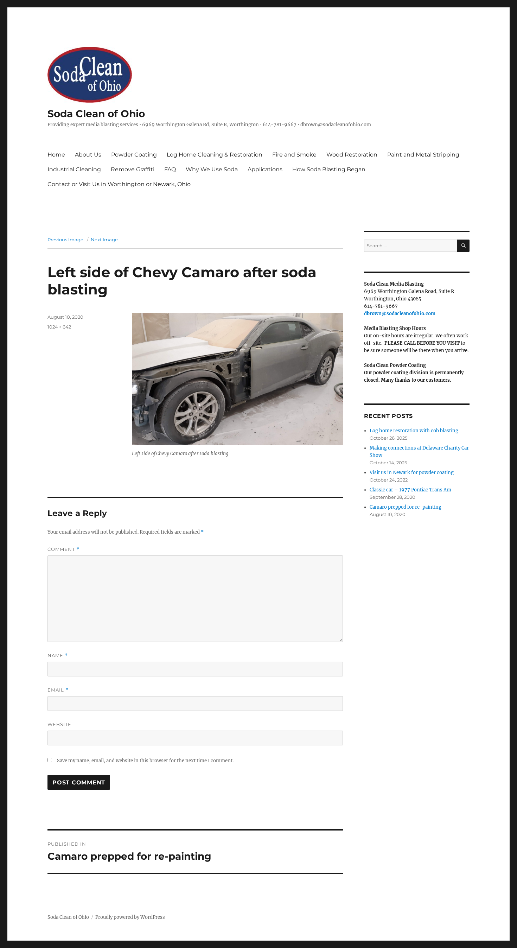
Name (57, 655)
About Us (88, 154)
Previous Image (65, 239)
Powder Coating (134, 154)
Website (59, 724)
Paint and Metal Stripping (423, 154)
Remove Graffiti (132, 169)
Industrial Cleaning (74, 169)
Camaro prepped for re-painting (405, 507)
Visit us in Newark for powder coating (412, 473)
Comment (63, 549)
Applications (265, 169)
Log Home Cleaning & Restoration (214, 154)
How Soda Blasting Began (328, 169)
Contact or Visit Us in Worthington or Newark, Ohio (119, 184)
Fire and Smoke (294, 154)
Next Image (104, 239)
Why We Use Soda (212, 169)
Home (56, 154)
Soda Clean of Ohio (96, 114)
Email (58, 690)
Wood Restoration (351, 154)
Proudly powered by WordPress (130, 917)
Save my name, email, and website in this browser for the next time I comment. (145, 761)
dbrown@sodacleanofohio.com (399, 314)
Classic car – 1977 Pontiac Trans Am (410, 490)
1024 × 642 (59, 327)
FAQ (170, 169)
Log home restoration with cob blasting (414, 431)
